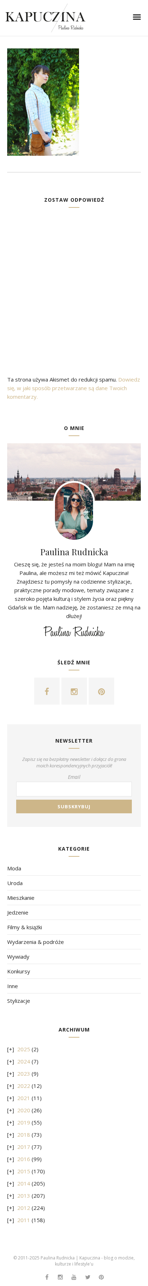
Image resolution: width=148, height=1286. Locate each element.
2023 (23, 1073)
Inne (12, 986)
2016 (23, 1159)
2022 (23, 1085)
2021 (23, 1098)
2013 (23, 1195)
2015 (23, 1171)
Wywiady (18, 956)
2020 (23, 1110)
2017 (23, 1146)
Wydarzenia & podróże (35, 941)
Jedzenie (17, 912)
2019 (23, 1122)
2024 (23, 1061)
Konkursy (18, 971)
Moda (14, 868)
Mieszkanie (20, 897)
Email (74, 776)
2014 (23, 1183)
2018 (23, 1134)
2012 (23, 1207)
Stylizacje (18, 1000)
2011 (23, 1220)
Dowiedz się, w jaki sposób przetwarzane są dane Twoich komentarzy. (73, 388)
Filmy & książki (24, 927)
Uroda (15, 883)
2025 (23, 1049)
